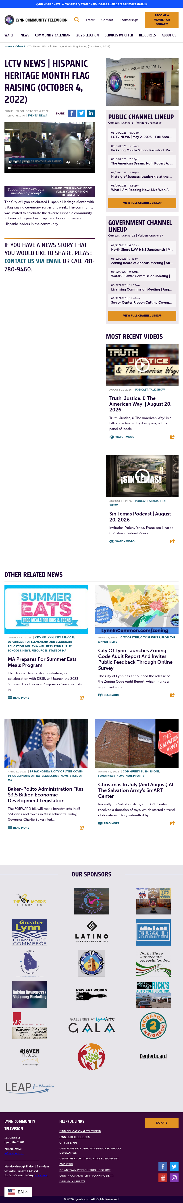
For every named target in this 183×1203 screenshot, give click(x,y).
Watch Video (125, 437)
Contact (107, 20)
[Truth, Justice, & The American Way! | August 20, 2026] (142, 365)
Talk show (157, 389)
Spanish (155, 501)
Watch (9, 35)
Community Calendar (52, 35)
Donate (161, 1122)
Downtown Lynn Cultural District (84, 1170)
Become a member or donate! (162, 20)
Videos (19, 46)
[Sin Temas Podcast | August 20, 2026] (142, 476)
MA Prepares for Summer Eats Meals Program (42, 662)
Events (33, 115)
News (25, 35)
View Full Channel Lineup (142, 203)
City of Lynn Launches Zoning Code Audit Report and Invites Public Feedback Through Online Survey (135, 659)
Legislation (50, 776)
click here (41, 1175)
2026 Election (87, 35)
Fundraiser (106, 776)
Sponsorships (129, 20)
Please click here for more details (122, 4)
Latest (90, 20)
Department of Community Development (89, 1158)
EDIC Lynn (66, 1164)
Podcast (141, 389)
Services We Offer (119, 35)
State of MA (57, 650)
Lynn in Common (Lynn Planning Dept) (86, 1175)
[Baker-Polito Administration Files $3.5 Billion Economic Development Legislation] (46, 743)
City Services (65, 637)
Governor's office (26, 776)
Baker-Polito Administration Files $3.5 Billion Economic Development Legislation (45, 795)
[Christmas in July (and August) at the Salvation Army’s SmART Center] (137, 743)
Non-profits (135, 776)
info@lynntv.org (14, 1153)
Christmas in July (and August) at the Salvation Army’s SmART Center (136, 790)
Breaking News (41, 771)
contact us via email (32, 261)
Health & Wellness (39, 646)
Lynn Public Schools (74, 1137)
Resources (147, 35)
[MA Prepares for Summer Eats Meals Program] (46, 609)
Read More (21, 697)
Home (8, 46)
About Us (169, 35)
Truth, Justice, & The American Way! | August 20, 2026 (140, 404)
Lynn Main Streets (72, 1181)
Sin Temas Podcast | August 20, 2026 (140, 517)
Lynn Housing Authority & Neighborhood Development (90, 1151)
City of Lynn (44, 637)
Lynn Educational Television (80, 1131)
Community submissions (141, 771)
